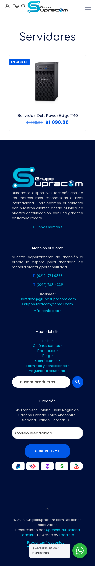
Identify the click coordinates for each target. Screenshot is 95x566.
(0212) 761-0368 (50, 276)
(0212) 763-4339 (50, 285)
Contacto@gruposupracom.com (47, 299)
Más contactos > (47, 310)
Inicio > (47, 340)
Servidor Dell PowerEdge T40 (47, 116)
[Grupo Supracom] (47, 6)
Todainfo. (67, 534)
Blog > (47, 355)
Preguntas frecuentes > (48, 370)
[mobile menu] (87, 7)
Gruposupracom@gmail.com (47, 304)
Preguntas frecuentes (45, 542)
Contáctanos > (47, 360)
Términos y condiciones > (47, 365)
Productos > (47, 350)
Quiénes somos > (48, 227)
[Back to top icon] (47, 509)
